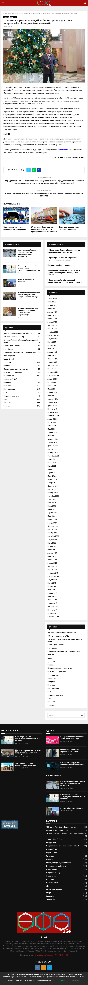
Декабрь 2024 (52, 365)
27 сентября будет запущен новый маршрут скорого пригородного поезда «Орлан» (44, 229)
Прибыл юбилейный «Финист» (59, 265)
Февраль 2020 (52, 560)
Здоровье (7, 362)
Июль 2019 (51, 583)
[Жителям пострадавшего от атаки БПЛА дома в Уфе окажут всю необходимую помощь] (9, 296)
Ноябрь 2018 (52, 610)
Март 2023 (51, 436)
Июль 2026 (51, 302)
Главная (6, 13)
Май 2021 (51, 509)
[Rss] (43, 967)
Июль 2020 (51, 543)
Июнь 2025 (51, 345)
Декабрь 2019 (52, 566)
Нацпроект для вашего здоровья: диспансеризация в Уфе (73, 738)
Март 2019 (51, 596)
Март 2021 (51, 516)
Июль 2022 (51, 462)
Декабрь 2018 (52, 606)
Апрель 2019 (52, 593)
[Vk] (37, 967)
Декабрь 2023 (52, 406)
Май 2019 (51, 590)
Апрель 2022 (52, 473)
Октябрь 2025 (52, 332)
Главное (6, 17)
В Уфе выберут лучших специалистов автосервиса (14, 228)
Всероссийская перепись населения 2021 (19, 352)
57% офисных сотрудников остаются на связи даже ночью (72, 763)
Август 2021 (52, 499)
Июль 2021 (51, 503)
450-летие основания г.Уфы (14, 337)
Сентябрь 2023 (53, 416)
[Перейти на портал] (9, 828)
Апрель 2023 (52, 432)
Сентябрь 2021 (53, 496)
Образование (8, 376)
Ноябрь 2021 (52, 489)
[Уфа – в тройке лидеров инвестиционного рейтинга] (7, 766)
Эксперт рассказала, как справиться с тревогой (69, 751)
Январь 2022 (52, 483)
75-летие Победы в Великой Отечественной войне (66, 834)
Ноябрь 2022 (52, 449)
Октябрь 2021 (52, 493)
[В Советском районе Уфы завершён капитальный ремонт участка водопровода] (9, 311)
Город (5, 359)
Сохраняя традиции (11, 396)
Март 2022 (51, 476)
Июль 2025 (51, 342)
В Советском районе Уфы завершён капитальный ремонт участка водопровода (28, 311)
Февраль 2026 (52, 319)
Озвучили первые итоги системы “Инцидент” (69, 228)
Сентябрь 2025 (53, 335)
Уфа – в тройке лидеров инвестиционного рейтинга (25, 764)
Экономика (7, 406)
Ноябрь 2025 (52, 329)
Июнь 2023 (51, 426)
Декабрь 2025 (52, 325)
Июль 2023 (51, 422)
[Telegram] (49, 967)
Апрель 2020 (52, 553)
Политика (7, 386)
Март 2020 (51, 556)
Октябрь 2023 (52, 412)
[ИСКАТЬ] (82, 715)
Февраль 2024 (52, 399)
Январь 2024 (52, 402)
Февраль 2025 (52, 359)
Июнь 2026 (51, 305)
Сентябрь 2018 (53, 617)
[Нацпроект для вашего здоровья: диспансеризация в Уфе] (52, 740)
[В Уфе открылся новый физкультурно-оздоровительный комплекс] (9, 269)
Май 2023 (51, 429)
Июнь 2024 (51, 386)
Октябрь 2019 (52, 573)
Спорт (5, 399)
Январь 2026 (52, 322)
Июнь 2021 (51, 506)
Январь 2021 (52, 523)
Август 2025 (52, 339)
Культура (7, 366)
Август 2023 (52, 419)
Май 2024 (51, 389)
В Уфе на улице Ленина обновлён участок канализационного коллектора (27, 253)
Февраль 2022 (52, 479)
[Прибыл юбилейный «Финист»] (9, 283)
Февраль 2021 (52, 519)
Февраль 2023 (52, 439)
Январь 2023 (52, 442)
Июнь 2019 (51, 586)
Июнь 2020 (51, 546)
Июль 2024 (51, 382)
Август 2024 (52, 379)
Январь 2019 (52, 603)
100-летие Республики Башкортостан (18, 333)
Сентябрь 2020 (53, 536)
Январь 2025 (52, 362)
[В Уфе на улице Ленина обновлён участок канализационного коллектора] (9, 253)
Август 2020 (52, 540)
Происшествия (9, 389)
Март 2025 (51, 355)
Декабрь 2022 (52, 446)
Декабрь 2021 (52, 486)
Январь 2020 (52, 563)
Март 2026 (51, 315)
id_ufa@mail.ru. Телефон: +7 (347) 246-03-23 (51, 955)
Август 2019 (52, 580)
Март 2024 (51, 396)
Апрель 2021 (52, 513)
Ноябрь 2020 (52, 529)
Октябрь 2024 (52, 372)
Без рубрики (8, 349)
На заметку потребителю (13, 372)
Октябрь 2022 (52, 453)
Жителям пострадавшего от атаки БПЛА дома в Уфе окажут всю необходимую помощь (29, 296)
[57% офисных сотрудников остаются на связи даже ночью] (52, 766)
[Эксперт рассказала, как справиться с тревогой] (52, 753)
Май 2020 (51, 550)
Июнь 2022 (51, 466)
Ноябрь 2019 (52, 570)
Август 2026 (52, 298)
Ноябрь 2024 (52, 369)
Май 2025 (51, 349)
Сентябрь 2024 (53, 375)
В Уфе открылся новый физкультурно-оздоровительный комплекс (29, 268)
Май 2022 (51, 469)
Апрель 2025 (52, 352)
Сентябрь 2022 (53, 456)
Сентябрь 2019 (53, 576)
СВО (5, 392)
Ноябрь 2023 (52, 409)
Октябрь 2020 (52, 533)
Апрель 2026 (52, 312)
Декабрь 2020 (52, 526)
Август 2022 (52, 459)
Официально (8, 382)
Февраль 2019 (52, 600)
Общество (13, 17)
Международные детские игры (15, 369)
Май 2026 (51, 309)
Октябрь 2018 (52, 613)
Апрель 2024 (52, 392)
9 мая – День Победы (11, 346)
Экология (7, 402)
